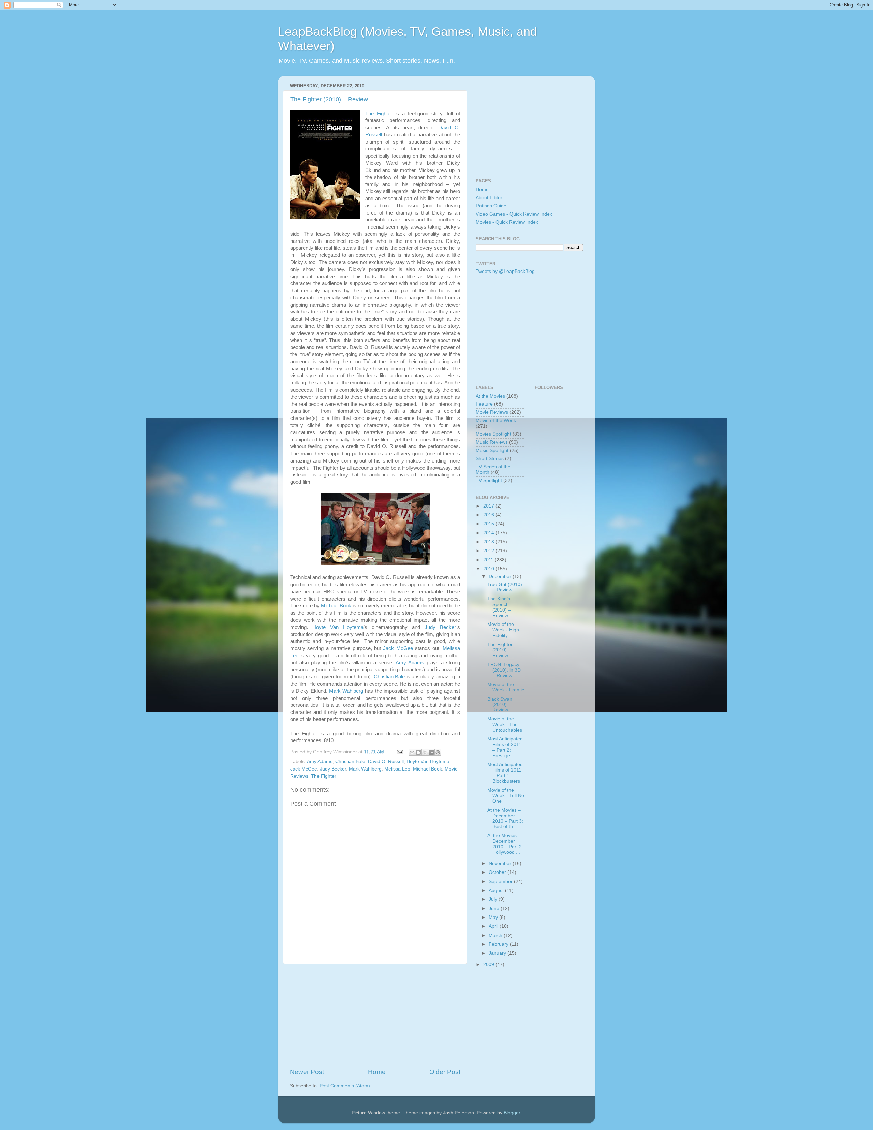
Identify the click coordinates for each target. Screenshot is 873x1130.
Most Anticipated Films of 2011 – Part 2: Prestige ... (505, 747)
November (501, 863)
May (494, 917)
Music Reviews (492, 442)
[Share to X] (424, 752)
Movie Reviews (492, 412)
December (501, 576)
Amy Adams (410, 662)
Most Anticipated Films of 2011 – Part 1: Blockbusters (505, 773)
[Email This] (412, 752)
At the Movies (490, 396)
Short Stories (490, 458)
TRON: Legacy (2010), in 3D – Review (504, 670)
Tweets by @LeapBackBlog (505, 271)
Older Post (444, 1071)
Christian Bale (389, 676)
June (495, 908)
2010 (489, 568)
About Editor (489, 197)
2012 (489, 550)
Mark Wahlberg (346, 691)
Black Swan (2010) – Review (499, 704)
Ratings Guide (491, 205)
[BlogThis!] (418, 752)
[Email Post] (399, 751)
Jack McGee (398, 648)
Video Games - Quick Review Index (514, 214)
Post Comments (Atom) (345, 1085)
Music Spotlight (492, 450)
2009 (489, 964)
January (498, 953)
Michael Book (336, 605)
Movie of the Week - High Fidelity (503, 630)
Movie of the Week (496, 420)
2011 (489, 559)
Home (377, 1071)
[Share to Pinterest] (437, 752)
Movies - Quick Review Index (507, 222)
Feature (484, 404)
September (501, 881)
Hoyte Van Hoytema (338, 627)
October (498, 872)
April (494, 926)
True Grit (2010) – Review (504, 587)
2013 (489, 541)
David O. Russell (386, 761)
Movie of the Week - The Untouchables (504, 724)
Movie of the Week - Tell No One (505, 796)
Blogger (512, 1112)
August (497, 890)
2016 (489, 514)
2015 (489, 523)
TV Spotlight (489, 480)
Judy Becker (440, 627)
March (496, 935)
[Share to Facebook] (431, 752)
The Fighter (378, 113)
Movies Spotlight (493, 434)
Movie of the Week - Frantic (505, 687)
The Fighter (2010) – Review (329, 99)
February (499, 944)
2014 (489, 532)
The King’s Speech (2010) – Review (499, 607)
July (494, 899)
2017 (489, 506)
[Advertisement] (375, 1015)
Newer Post (307, 1071)
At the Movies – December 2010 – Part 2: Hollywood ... (505, 844)
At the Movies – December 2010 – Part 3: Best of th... (505, 819)
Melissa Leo (397, 769)
